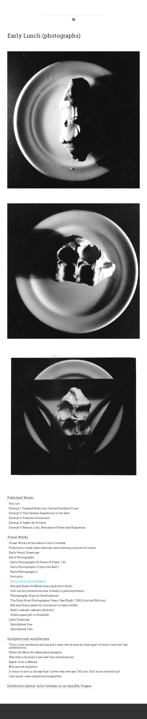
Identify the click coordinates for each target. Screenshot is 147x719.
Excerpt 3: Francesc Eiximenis (29, 518)
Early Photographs (21, 557)
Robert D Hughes (73, 7)
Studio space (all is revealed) (29, 615)
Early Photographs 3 (24, 571)
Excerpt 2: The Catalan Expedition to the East (39, 513)
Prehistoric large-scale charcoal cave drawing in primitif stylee (52, 548)
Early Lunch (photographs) (28, 581)
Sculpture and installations (28, 639)
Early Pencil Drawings (24, 552)
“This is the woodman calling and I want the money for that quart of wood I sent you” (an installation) (68, 646)
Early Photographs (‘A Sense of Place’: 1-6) (37, 562)
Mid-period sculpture (23, 666)
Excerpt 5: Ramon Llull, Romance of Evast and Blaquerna (47, 527)
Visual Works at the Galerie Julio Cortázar (37, 543)
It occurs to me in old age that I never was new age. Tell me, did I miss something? (64, 671)
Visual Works (17, 537)
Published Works (20, 498)
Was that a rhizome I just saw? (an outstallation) (41, 657)
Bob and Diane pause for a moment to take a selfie (44, 605)
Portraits (16, 576)
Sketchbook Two (21, 629)
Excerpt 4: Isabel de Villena (27, 522)
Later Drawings (19, 619)
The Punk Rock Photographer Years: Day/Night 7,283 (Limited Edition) (58, 600)
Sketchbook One (21, 624)
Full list (14, 503)
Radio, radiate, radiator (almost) (32, 610)
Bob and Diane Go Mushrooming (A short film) (41, 586)
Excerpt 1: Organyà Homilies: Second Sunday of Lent (44, 508)
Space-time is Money (23, 662)
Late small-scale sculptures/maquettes (35, 676)
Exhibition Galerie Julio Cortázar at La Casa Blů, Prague (49, 686)
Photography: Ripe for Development (34, 595)
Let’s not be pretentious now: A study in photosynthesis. (47, 591)
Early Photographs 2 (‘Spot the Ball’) (34, 567)
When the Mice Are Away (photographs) (35, 652)
